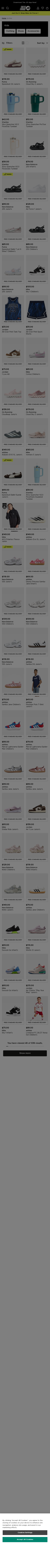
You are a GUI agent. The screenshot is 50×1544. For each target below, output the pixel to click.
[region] (25, 1528)
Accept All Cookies (25, 1539)
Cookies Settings (25, 1532)
